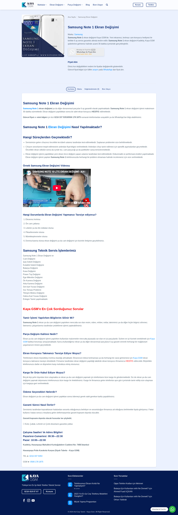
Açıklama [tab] (71, 89)
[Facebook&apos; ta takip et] (24, 500)
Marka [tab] (79, 89)
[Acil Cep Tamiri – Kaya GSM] (28, 4)
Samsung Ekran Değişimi (87, 17)
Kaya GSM (137, 358)
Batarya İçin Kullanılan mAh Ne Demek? (131, 488)
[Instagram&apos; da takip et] (28, 500)
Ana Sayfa (72, 17)
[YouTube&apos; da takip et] (33, 500)
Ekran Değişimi (59, 127)
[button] (107, 4)
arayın (95, 70)
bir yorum (77, 488)
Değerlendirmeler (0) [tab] (92, 89)
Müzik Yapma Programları (85, 502)
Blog (88, 5)
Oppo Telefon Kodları (123, 483)
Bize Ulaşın (98, 5)
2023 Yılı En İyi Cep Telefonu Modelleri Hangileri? (91, 495)
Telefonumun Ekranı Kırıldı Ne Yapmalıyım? (87, 484)
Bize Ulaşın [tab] (106, 89)
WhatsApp (107, 70)
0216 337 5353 (35, 456)
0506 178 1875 (36, 462)
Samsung (78, 34)
